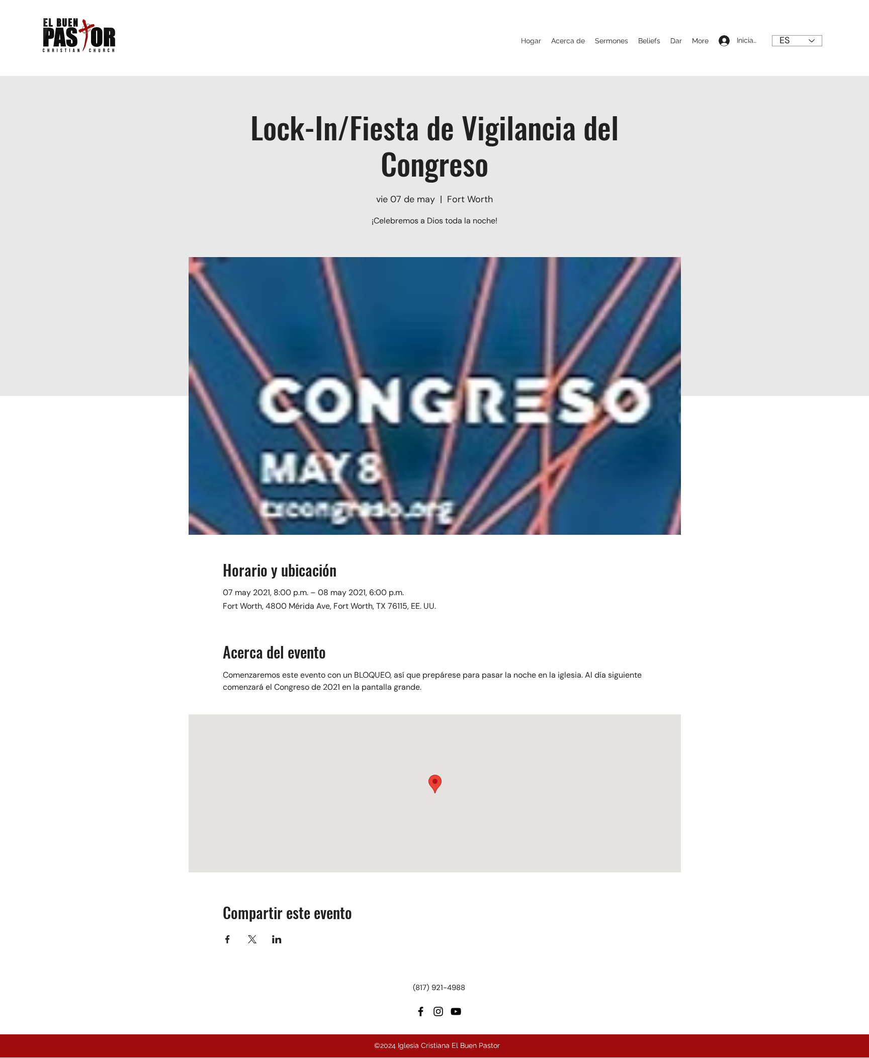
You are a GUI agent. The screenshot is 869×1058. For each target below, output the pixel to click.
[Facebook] (420, 1011)
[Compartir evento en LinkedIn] (277, 939)
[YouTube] (456, 1011)
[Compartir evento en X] (252, 939)
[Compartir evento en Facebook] (227, 939)
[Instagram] (438, 1011)
